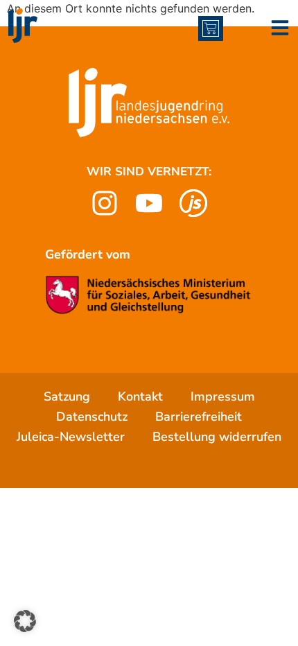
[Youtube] (149, 203)
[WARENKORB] (210, 28)
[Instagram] (105, 203)
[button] (25, 621)
